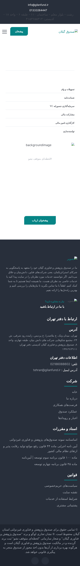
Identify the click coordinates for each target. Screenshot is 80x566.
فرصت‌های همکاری (65, 405)
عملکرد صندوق (67, 411)
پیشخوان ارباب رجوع (40, 222)
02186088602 (60, 364)
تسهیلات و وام (67, 89)
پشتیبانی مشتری (67, 505)
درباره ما (71, 398)
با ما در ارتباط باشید (52, 306)
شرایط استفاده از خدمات (61, 499)
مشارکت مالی (67, 114)
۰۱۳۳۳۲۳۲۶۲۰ (40, 200)
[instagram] (35, 561)
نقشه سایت (70, 492)
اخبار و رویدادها (67, 418)
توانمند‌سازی (68, 131)
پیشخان (19, 31)
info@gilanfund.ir (38, 4)
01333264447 (38, 10)
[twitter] (45, 561)
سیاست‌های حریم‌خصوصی (60, 485)
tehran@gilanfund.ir (46, 370)
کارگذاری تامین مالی (64, 123)
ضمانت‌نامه (69, 97)
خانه (74, 392)
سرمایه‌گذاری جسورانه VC (62, 106)
